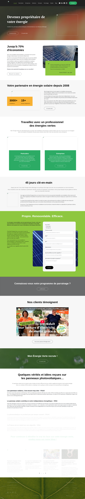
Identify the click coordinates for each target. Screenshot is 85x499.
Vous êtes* (47, 224)
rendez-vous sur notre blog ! (42, 438)
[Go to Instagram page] (66, 3)
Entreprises (27, 3)
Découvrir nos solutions (14, 74)
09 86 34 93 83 (10, 489)
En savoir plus (25, 33)
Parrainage (46, 3)
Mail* (46, 236)
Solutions (34, 3)
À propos (40, 3)
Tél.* (46, 241)
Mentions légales (70, 495)
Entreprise (48, 227)
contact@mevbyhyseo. (12, 487)
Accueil (15, 3)
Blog (56, 3)
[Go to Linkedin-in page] (62, 3)
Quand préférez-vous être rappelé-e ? (53, 252)
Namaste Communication (46, 495)
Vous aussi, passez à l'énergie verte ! (42, 341)
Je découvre (42, 289)
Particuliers (21, 3)
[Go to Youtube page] (60, 3)
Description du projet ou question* (53, 258)
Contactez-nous (12, 33)
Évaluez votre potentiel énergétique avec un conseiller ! (20, 69)
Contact (73, 3)
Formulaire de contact (12, 485)
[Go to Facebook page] (65, 3)
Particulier (48, 226)
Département (48, 247)
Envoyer (49, 267)
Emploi (51, 3)
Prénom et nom (48, 230)
